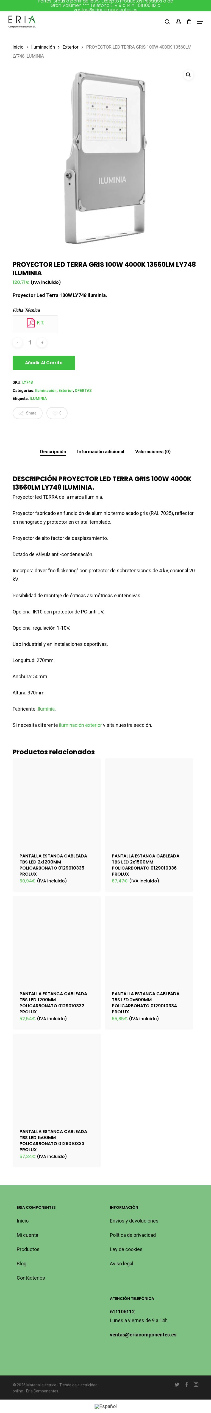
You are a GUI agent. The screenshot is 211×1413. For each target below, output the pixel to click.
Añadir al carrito (44, 363)
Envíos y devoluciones (134, 1221)
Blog (21, 1263)
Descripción (53, 451)
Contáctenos (31, 1278)
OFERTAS (83, 390)
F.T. (40, 323)
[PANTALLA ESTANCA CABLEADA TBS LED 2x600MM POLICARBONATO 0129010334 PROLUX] (149, 940)
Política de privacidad (133, 1235)
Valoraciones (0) (153, 451)
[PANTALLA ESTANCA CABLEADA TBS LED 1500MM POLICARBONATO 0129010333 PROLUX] (57, 1078)
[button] (200, 21)
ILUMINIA (38, 398)
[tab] (53, 452)
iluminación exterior (80, 725)
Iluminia (46, 709)
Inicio (18, 47)
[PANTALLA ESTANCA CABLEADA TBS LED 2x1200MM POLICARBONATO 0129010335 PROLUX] (57, 802)
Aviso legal (121, 1263)
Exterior (71, 47)
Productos (28, 1249)
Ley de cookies (126, 1249)
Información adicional (100, 451)
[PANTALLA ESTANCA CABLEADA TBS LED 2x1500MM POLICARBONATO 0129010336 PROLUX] (149, 802)
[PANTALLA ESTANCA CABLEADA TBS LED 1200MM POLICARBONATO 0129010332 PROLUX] (57, 940)
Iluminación (43, 47)
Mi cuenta (27, 1235)
